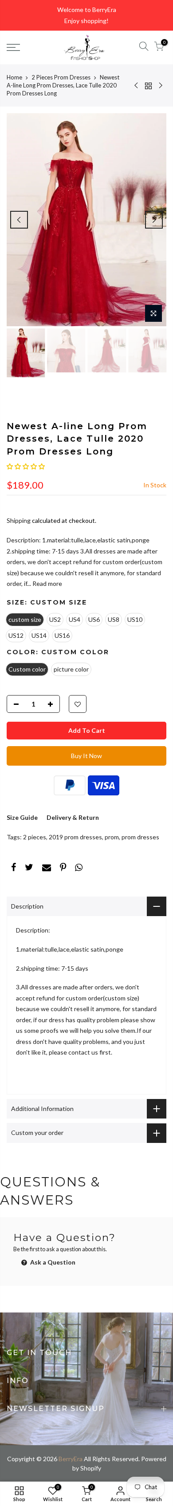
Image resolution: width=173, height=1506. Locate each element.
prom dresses (140, 837)
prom (112, 837)
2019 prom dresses (75, 837)
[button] (26, 466)
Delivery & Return (73, 817)
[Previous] (19, 220)
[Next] (154, 220)
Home (14, 77)
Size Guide (22, 817)
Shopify (90, 1468)
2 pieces (34, 837)
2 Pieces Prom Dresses (60, 77)
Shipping (19, 520)
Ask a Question (52, 1262)
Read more (46, 583)
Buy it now (86, 755)
